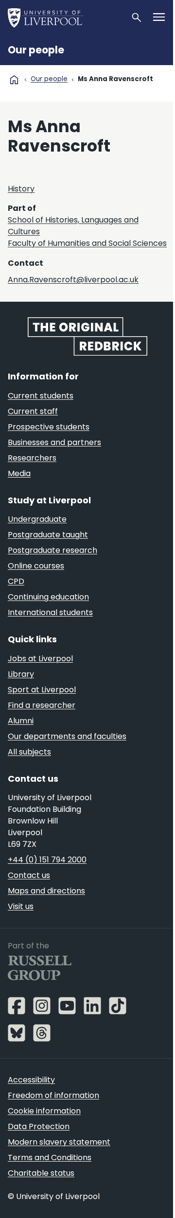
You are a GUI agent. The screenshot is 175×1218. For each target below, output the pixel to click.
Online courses (36, 565)
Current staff (33, 411)
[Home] (65, 17)
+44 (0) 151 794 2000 (47, 859)
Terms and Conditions (49, 1157)
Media (19, 473)
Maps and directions (46, 890)
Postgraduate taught (48, 534)
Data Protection (39, 1126)
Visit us (21, 906)
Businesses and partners (54, 442)
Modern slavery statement (59, 1142)
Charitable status (41, 1173)
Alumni (21, 720)
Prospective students (48, 426)
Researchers (32, 457)
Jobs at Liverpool (40, 658)
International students (50, 612)
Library (21, 674)
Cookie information (44, 1110)
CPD (16, 581)
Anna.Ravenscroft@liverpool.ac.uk (73, 279)
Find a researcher (41, 705)
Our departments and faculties (67, 736)
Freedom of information (53, 1095)
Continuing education (48, 596)
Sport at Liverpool (42, 689)
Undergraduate (37, 519)
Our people (36, 50)
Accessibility (31, 1079)
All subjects (29, 751)
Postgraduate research (52, 550)
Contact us (29, 875)
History (21, 188)
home (14, 80)
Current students (40, 395)
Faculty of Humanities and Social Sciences (87, 243)
